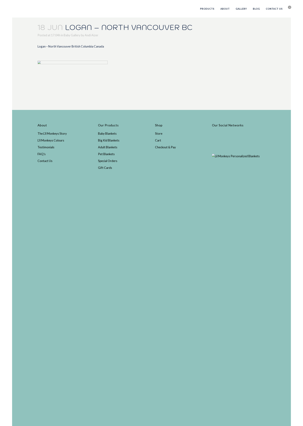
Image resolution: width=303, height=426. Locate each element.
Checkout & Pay (165, 147)
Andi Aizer (91, 35)
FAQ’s (42, 154)
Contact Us (45, 161)
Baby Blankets (107, 133)
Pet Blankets (106, 154)
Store (158, 133)
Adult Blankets (107, 147)
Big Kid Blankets (108, 140)
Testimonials (46, 147)
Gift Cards (105, 168)
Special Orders (107, 161)
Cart (158, 140)
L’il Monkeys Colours (51, 140)
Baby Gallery (72, 35)
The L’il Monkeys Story (52, 133)
